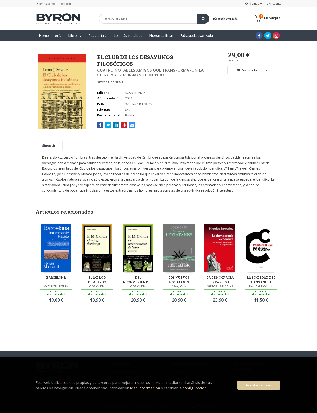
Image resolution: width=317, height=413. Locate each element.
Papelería (96, 35)
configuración (194, 387)
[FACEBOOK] (259, 35)
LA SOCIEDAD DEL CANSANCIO (261, 280)
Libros (73, 35)
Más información (145, 387)
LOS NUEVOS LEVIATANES (179, 280)
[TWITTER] (267, 35)
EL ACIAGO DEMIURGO (97, 280)
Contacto (65, 4)
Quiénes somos (46, 4)
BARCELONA (56, 278)
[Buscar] (203, 19)
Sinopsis (49, 145)
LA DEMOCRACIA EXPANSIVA (220, 280)
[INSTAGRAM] (276, 35)
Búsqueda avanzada (225, 18)
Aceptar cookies (259, 385)
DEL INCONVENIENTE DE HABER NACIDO (138, 280)
